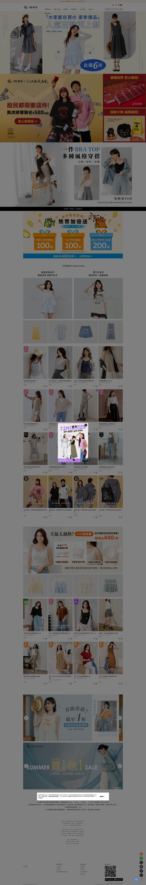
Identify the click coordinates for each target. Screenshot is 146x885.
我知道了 (102, 796)
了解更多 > (40, 797)
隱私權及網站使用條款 (53, 796)
